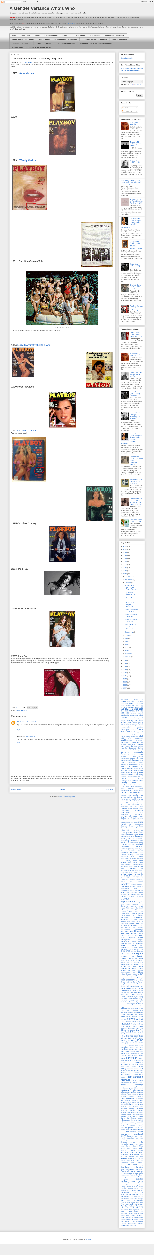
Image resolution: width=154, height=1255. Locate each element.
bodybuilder (124, 764)
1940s (141, 701)
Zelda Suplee (27, 62)
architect (133, 729)
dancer (129, 830)
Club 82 (137, 805)
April (127, 647)
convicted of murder (129, 816)
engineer (134, 849)
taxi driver (139, 1156)
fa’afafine (133, 859)
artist (141, 736)
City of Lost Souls (133, 801)
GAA (132, 890)
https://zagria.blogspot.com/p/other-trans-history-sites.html (132, 69)
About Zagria (26, 35)
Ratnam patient (131, 1102)
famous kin (124, 864)
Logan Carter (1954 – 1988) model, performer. (136, 334)
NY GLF (140, 1040)
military (124, 1008)
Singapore (130, 1136)
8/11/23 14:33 (30, 736)
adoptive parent (136, 718)
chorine (131, 789)
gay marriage (131, 892)
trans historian (137, 1171)
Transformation (125, 1175)
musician (125, 1023)
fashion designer (128, 868)
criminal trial (126, 824)
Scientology (124, 1124)
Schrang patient (137, 1120)
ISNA (141, 958)
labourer (124, 976)
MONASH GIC (132, 1014)
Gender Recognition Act (134, 904)
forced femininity (136, 880)
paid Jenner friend (137, 1051)
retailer (124, 1106)
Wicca (136, 1212)
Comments (127, 111)
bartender (124, 748)
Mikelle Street (21, 722)
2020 (125, 565)
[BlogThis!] (30, 708)
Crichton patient (133, 822)
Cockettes (124, 808)
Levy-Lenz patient (128, 984)
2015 (125, 663)
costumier (124, 820)
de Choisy (137, 830)
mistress (130, 1012)
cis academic (135, 793)
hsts (129, 947)
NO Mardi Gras (126, 1038)
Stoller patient (137, 1150)
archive (140, 730)
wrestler (135, 1219)
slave (136, 1136)
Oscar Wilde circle (136, 1046)
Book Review (132, 766)
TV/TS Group (131, 1190)
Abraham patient (137, 713)
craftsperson (139, 820)
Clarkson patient (132, 803)
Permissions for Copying (21, 43)
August (127, 635)
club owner (133, 806)
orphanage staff (125, 1046)
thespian (123, 1165)
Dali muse (130, 828)
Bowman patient (132, 768)
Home (62, 789)
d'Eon (122, 828)
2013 (125, 670)
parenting (136, 1053)
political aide (138, 1070)
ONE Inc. (129, 1044)
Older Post (109, 789)
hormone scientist (137, 941)
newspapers (139, 1034)
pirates (134, 1066)
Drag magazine (131, 840)
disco (141, 834)
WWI (122, 1221)
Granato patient (126, 912)
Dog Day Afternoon (135, 838)
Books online (44, 39)
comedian (135, 808)
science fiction (127, 1122)
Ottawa (132, 1047)
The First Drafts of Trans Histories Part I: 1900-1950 (136, 201)
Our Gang (139, 1047)
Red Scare (140, 1102)
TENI (138, 1158)
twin (138, 1190)
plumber (136, 1068)
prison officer (138, 1089)
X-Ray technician (136, 1222)
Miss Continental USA (135, 1010)
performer (131, 1057)
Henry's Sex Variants (134, 927)
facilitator (140, 859)
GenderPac (124, 906)
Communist (125, 810)
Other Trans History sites (65, 43)
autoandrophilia (139, 738)
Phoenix (123, 1062)
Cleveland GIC (125, 804)
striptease (133, 1152)
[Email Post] (24, 707)
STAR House (132, 1148)
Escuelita (123, 854)
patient (123, 1058)
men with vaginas (132, 1006)
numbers (123, 1040)
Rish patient (135, 1112)
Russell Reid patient (129, 1116)
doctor (137, 836)
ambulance (127, 724)
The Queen (135, 1160)
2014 (125, 666)
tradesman (139, 1169)
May (127, 644)
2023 (125, 555)
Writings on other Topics (114, 35)
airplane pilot (126, 722)
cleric (141, 803)
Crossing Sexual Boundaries (132, 826)
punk (141, 1094)
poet (141, 1069)
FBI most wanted (137, 870)
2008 (125, 685)
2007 (125, 688)
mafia (133, 994)
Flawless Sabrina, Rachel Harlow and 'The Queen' (136, 308)
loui (136, 988)
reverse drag (138, 1106)
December (129, 576)
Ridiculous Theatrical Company (132, 1110)
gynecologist (125, 917)
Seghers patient (127, 1128)
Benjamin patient (129, 754)
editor (141, 842)
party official (138, 1055)
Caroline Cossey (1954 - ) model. (136, 520)
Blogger (88, 1239)
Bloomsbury (132, 762)
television (132, 1158)
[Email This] (28, 708)
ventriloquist (131, 1202)
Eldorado (123, 844)
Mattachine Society (127, 1002)
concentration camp (132, 812)
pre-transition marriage (132, 1083)
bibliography (138, 756)
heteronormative (125, 929)
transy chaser (138, 1185)
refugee (123, 1104)
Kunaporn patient (131, 974)
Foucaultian (140, 884)
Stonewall (124, 1152)
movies (131, 1018)
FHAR (128, 876)
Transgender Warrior (132, 1177)
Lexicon (140, 984)
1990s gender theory (128, 707)
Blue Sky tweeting (127, 58)
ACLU (141, 715)
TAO (141, 1154)
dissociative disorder (127, 836)
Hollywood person (135, 938)
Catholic (123, 778)
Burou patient (137, 772)
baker (129, 744)
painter (123, 1053)
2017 (125, 574)
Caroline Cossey (27, 430)
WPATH (130, 1220)
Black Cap (139, 759)
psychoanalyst (138, 1091)
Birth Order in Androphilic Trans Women (130, 587)
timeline (139, 1167)
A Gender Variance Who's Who (42, 8)
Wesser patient (134, 1210)
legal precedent (127, 980)
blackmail (130, 760)
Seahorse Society (136, 1126)
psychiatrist (125, 1091)
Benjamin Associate (132, 752)
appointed (140, 728)
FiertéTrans (135, 876)
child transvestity (137, 787)
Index (37, 35)
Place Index (72, 23)
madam (128, 992)
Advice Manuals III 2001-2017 (131, 610)
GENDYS (133, 906)
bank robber (125, 746)
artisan (136, 736)
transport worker (136, 1181)
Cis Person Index (51, 35)
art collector (130, 736)
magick (123, 996)
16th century (124, 699)
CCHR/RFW (139, 778)
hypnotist (124, 949)
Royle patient (139, 1114)
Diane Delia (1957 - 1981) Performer (135, 266)
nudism (140, 1038)
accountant (134, 715)
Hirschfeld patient (136, 933)
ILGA (128, 954)
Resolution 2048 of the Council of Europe (96, 43)
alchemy (140, 722)
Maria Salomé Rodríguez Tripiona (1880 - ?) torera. (135, 415)
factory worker (131, 861)
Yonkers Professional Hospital (132, 1223)
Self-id (137, 1128)
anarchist (134, 724)
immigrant (137, 953)
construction (139, 814)
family (129, 862)
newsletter (131, 1034)
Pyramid (123, 1096)
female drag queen (126, 872)
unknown (123, 1196)
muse (122, 1021)
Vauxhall (123, 1202)
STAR (123, 1148)
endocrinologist (126, 849)
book (122, 766)
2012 (125, 673)
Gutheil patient (125, 915)
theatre (140, 1162)
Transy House (126, 1187)
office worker (129, 1042)
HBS (137, 923)
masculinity (124, 1000)
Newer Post (16, 789)
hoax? (123, 938)
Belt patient (138, 750)
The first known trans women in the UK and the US (31, 47)
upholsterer (137, 1196)
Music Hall (140, 1021)
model (18, 710)
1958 (126, 703)
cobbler (141, 806)
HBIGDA (131, 923)
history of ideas (132, 935)
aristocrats (125, 732)
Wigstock (124, 1213)
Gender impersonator (128, 900)
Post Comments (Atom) (67, 797)
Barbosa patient (137, 746)
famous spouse (132, 864)
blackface (124, 760)
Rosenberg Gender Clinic (128, 1114)
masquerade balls (136, 1000)
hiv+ (141, 936)
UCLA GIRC (135, 1192)
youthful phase (130, 1225)
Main (14, 35)
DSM (127, 842)
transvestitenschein (127, 1185)
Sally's (123, 1118)
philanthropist (129, 1060)
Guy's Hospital (137, 915)
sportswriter (124, 1144)
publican (133, 1092)
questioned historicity (134, 1098)
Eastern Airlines (134, 842)
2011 (125, 676)
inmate (140, 956)
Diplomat (136, 834)
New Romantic (131, 1030)
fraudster (133, 886)
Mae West (125, 994)
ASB (122, 738)
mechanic (123, 1004)
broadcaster (138, 770)
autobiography (127, 740)
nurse (133, 1040)
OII (136, 1042)
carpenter (123, 776)
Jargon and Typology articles (23, 39)
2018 (125, 571)
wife (142, 1211)
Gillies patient (130, 908)
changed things (137, 780)
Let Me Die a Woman (135, 982)
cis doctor (133, 795)
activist (124, 717)
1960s (131, 703)
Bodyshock (132, 764)
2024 (125, 552)
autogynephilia (137, 742)
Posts (125, 108)
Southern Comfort (128, 1142)
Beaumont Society (136, 748)
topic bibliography (127, 1169)
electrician (139, 846)
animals (134, 726)
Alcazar (134, 722)
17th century (134, 699)
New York (139, 1030)
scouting (140, 1124)
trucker (136, 1188)
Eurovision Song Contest (132, 856)
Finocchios (124, 880)
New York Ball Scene (128, 1032)
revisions (140, 1109)
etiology (130, 854)
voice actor (139, 1202)
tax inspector (129, 1156)
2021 (125, 561)
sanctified (140, 1118)
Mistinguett (124, 1012)
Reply (18, 730)
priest (128, 1089)
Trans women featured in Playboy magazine (129, 603)
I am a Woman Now (135, 949)
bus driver (124, 774)
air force (139, 720)
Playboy (24, 710)
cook (141, 816)
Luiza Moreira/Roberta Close (33, 345)
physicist (133, 1064)
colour (130, 808)
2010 (125, 679)
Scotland (133, 1124)
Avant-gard (124, 744)
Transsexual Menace (132, 1183)
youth (123, 1225)
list (127, 986)
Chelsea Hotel (133, 785)
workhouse (124, 1219)
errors (141, 852)
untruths (130, 1196)
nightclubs (138, 1036)
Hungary (135, 947)
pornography (125, 1074)
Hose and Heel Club (128, 943)
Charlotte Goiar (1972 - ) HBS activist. (135, 287)
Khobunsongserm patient (128, 972)
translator (124, 1181)
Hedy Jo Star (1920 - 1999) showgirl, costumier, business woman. (136, 245)
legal (141, 978)
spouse (132, 1144)
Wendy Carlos (27, 160)
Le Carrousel (132, 978)
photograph (139, 1062)
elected (131, 844)
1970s (141, 703)
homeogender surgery (132, 939)
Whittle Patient (126, 1212)
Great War (138, 912)
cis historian (138, 797)
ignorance (133, 951)
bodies (141, 762)
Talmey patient (134, 1154)
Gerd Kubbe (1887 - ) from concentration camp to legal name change (130, 182)
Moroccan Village (137, 1016)
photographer (125, 1064)
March (127, 650)
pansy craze (130, 1053)
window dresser (134, 1213)
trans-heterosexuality (136, 1173)
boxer (141, 768)
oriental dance (138, 1044)
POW (135, 1082)
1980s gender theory (132, 705)
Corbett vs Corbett (128, 818)
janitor (128, 960)
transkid (139, 1179)
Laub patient (131, 976)
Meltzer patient (132, 1004)
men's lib (140, 1006)
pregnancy (124, 1087)
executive (125, 858)
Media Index (81, 35)
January (128, 657)
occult (122, 1042)
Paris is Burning (127, 1055)
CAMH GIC (131, 774)
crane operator (125, 822)
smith (141, 1136)
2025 (125, 549)
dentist (136, 832)
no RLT (134, 1038)
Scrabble (123, 1126)
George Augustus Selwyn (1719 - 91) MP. (136, 374)
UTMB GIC (131, 1200)
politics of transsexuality (132, 1072)
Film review (131, 878)
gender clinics (133, 894)
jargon (129, 962)
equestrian (132, 851)
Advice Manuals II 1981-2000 (131, 615)
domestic (123, 840)
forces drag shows (132, 882)
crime (140, 822)
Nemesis (124, 1028)
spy (137, 1144)
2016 (125, 660)
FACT (122, 861)
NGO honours (127, 1036)
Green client (125, 914)
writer (140, 1219)
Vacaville (140, 1200)
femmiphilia (139, 874)
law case (139, 976)
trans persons (125, 1173)
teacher (124, 1158)
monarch (123, 1014)
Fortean (133, 884)
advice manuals (127, 720)
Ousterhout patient (127, 1049)
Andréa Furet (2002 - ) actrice (135, 162)
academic (125, 715)
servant (137, 1129)
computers (139, 810)
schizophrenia (125, 1120)
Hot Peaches (132, 945)
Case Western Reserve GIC (135, 776)
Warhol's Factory (127, 1206)
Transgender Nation (136, 1175)
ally (122, 724)
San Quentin (131, 1118)
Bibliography (95, 35)
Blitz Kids (136, 760)
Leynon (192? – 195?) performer (130, 626)
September (129, 632)
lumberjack (140, 990)
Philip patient (138, 1060)
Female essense (138, 872)
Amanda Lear (27, 73)
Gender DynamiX (136, 896)
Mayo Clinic (139, 1002)
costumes (140, 818)
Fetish (123, 876)
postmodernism (126, 1082)
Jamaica (123, 960)
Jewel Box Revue (132, 964)
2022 (125, 558)
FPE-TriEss (125, 886)
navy (141, 1026)
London (132, 986)
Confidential (124, 814)
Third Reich (132, 1165)
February (128, 653)
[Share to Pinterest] (37, 708)
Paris (141, 1053)
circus (126, 793)
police (123, 1070)
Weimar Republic (132, 1208)
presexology (132, 1087)
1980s (122, 705)
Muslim (133, 1024)
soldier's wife (137, 1140)
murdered (139, 1019)
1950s (122, 703)
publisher (140, 1092)
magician (140, 994)
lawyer (123, 978)
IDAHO (123, 951)
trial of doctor (137, 1187)
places (141, 1067)
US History (130, 1198)
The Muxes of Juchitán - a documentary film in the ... (130, 595)
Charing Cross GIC (132, 783)
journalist (131, 970)
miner (129, 1008)
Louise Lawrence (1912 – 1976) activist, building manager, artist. (136, 501)
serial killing (130, 1129)
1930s (137, 701)
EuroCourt (139, 854)
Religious (130, 1104)
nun (129, 1040)
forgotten (125, 884)
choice (122, 788)
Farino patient (128, 866)
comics (141, 808)
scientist (140, 1122)
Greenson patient (137, 914)
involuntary (133, 958)
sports (140, 1142)
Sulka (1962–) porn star (135, 124)
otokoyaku (124, 1048)
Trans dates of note (119, 39)
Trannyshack (125, 1171)
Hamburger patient (137, 919)
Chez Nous (125, 787)
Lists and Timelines (43, 43)
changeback (126, 780)
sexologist (138, 1134)
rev (130, 1106)
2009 (125, 682)
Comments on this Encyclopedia (94, 39)
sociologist (124, 1140)
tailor (126, 1154)
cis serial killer (134, 799)
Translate (137, 84)
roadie (141, 1112)
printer (132, 1089)
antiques (140, 726)
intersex (123, 958)
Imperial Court (127, 956)
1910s (132, 701)
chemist (141, 785)
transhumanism (125, 1179)
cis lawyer (124, 799)
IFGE (128, 951)
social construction (127, 1138)
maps (130, 998)
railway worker (130, 1100)
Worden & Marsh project (134, 1217)
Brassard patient (127, 770)
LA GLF (140, 974)
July (126, 638)
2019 (125, 568)
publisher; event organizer (129, 1094)
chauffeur (124, 785)
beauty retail (126, 750)
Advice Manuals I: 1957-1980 (131, 620)
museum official (130, 1021)
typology (127, 1192)
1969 (136, 703)
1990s (141, 705)
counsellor (131, 820)
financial (140, 878)
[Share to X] (32, 708)
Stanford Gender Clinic (134, 1146)
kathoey (140, 970)
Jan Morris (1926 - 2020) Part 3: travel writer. (136, 481)
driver (138, 840)
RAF (122, 1100)
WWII (127, 1222)
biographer (124, 759)
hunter (141, 947)
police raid (129, 1070)
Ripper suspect (126, 1112)
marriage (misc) (137, 998)
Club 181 (131, 804)
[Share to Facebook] (34, 708)
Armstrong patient (137, 732)
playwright (130, 1068)
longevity (130, 988)
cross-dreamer (139, 824)
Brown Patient (125, 772)
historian (123, 935)
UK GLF (139, 1194)
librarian (123, 986)
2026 (125, 546)
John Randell (132, 966)
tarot (122, 1156)
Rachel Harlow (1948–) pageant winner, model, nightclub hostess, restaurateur (131, 223)
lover (134, 990)
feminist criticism (127, 874)
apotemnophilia (126, 728)
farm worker (138, 866)
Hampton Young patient (128, 921)
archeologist (125, 730)
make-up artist (132, 996)
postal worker (138, 1080)
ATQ (129, 738)
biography (131, 759)
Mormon (128, 1016)
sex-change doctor (134, 1132)
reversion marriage (127, 1109)
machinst (123, 992)
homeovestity (125, 941)
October (128, 583)
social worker (139, 1138)
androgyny (128, 726)
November (129, 579)
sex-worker (125, 1134)
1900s (128, 701)
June (127, 641)
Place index (66, 35)
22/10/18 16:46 (32, 722)
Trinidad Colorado (127, 1189)
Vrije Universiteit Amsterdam (132, 1204)
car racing (139, 774)
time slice (129, 1167)
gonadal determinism (135, 910)
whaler (141, 1210)
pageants (128, 1051)
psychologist (125, 1092)
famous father (138, 862)
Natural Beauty (131, 1026)
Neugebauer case (133, 1028)
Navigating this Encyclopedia (65, 39)
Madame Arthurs (137, 992)
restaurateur (139, 1104)
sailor (141, 1116)
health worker (133, 925)
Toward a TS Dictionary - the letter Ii (135, 144)
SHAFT (123, 1136)
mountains (123, 1019)
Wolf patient (130, 1215)
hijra (131, 931)
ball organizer (137, 744)
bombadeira (139, 764)
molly (141, 1012)
